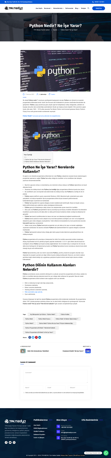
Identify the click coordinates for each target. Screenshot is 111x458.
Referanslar (69, 8)
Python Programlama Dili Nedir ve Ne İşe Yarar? (39, 332)
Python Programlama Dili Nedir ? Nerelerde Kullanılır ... (40, 328)
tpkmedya (43, 94)
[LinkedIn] (39, 337)
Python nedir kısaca (44, 319)
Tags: (24, 314)
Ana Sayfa (37, 425)
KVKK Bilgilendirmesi (40, 428)
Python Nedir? (29, 323)
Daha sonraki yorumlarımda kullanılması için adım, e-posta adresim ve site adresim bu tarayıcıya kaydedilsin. (54, 392)
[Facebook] (29, 337)
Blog (76, 8)
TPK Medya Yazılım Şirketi (42, 30)
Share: (25, 337)
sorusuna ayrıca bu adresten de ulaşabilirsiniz (41, 116)
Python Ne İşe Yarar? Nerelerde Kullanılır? (38, 159)
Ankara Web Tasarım (67, 455)
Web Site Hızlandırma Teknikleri (38, 351)
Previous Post (26, 346)
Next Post (86, 346)
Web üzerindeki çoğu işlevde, (33, 292)
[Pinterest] (36, 337)
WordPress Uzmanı (79, 455)
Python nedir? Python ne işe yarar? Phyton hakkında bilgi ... (56, 323)
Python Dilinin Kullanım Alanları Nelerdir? (37, 161)
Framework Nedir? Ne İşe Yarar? (73, 351)
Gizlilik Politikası (39, 431)
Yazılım (55, 30)
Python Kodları (65, 314)
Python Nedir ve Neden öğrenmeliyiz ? (67, 319)
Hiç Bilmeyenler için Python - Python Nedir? (42, 314)
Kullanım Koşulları (39, 434)
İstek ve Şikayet (39, 437)
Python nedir (29, 319)
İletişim (83, 8)
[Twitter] (33, 337)
